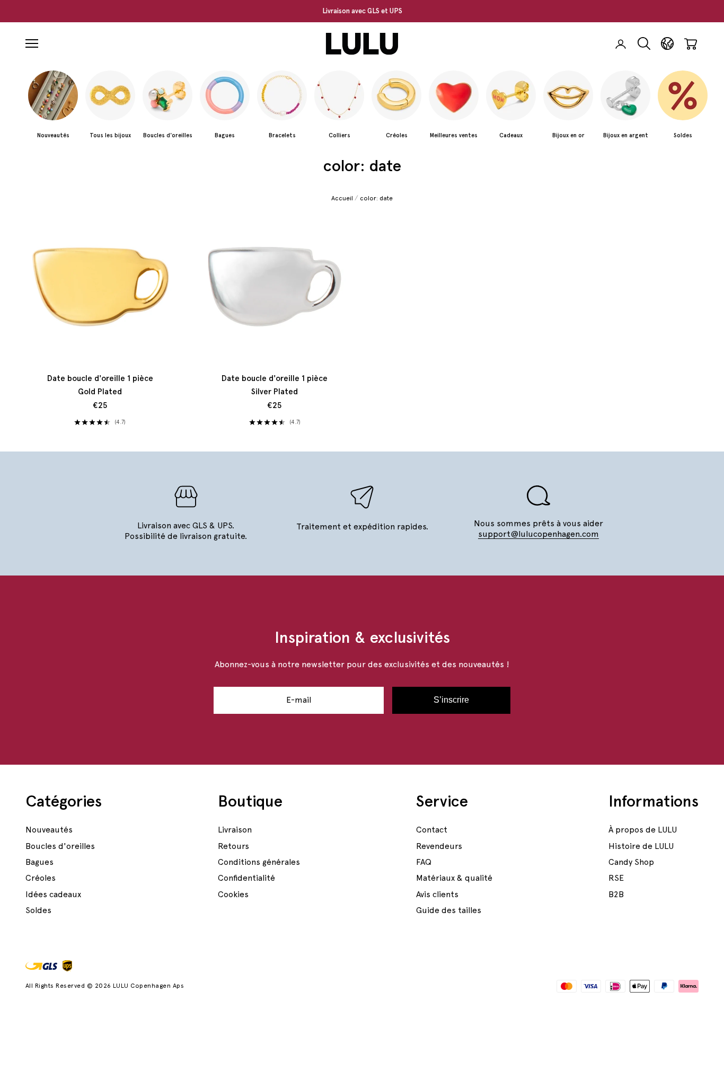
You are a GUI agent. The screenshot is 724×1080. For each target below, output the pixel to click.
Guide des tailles (448, 910)
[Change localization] (667, 43)
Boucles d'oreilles (60, 846)
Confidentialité (246, 878)
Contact (431, 830)
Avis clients (437, 894)
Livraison (235, 830)
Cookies (233, 894)
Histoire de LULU (641, 846)
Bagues (39, 862)
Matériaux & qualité (454, 878)
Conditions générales (259, 862)
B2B (616, 894)
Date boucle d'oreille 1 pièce (100, 385)
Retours (233, 846)
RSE (616, 878)
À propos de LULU (642, 830)
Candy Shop (631, 862)
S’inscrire (451, 699)
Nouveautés (49, 830)
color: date (376, 198)
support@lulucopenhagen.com (538, 534)
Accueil (342, 198)
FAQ (423, 862)
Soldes (38, 910)
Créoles (40, 878)
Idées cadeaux (53, 894)
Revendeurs (439, 846)
